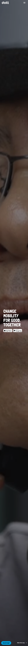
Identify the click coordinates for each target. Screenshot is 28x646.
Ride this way (21, 643)
